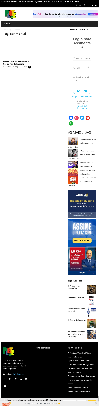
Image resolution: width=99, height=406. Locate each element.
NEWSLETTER (5, 2)
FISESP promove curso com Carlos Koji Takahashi (16, 62)
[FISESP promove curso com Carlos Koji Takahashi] (17, 48)
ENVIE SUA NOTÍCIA (73, 2)
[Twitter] (92, 5)
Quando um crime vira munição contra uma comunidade (81, 155)
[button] (49, 403)
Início (4, 30)
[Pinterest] (84, 5)
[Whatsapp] (71, 123)
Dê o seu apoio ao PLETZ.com (55, 2)
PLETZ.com (7, 67)
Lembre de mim (82, 78)
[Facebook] (76, 5)
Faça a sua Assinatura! (82, 107)
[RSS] (88, 5)
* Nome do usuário (81, 58)
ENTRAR (82, 91)
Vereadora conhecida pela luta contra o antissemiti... (82, 143)
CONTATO (22, 2)
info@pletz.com (18, 374)
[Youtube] (96, 5)
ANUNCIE (14, 2)
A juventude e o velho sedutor (79, 361)
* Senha (76, 68)
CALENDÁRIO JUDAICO (34, 2)
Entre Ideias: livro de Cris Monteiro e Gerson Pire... (82, 182)
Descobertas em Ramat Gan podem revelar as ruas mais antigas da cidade (81, 380)
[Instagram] (80, 5)
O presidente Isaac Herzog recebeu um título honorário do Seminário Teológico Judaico (81, 368)
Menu (8, 24)
